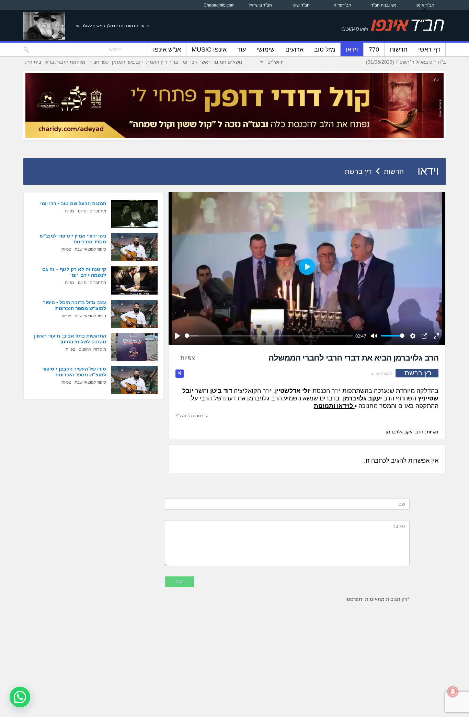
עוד (241, 49)
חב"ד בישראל (260, 5)
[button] (20, 697)
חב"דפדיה (342, 5)
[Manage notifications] (452, 691)
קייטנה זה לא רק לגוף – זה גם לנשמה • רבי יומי (74, 272)
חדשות (399, 49)
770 (374, 49)
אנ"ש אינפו (167, 49)
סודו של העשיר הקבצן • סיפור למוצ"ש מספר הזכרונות (74, 371)
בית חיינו (32, 62)
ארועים (294, 49)
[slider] (269, 335)
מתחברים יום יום (92, 211)
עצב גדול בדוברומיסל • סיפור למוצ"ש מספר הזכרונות (74, 305)
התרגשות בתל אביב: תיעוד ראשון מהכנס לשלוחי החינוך (70, 338)
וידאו (352, 49)
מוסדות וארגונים (92, 349)
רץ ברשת (358, 171)
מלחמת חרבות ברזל (65, 62)
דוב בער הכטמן (127, 62)
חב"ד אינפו (424, 5)
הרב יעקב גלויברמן (404, 431)
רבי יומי (189, 62)
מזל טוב (324, 49)
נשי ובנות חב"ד (384, 5)
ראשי (205, 62)
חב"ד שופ (301, 5)
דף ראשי (429, 49)
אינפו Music (209, 49)
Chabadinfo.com (219, 5)
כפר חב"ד (98, 62)
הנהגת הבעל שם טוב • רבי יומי (73, 203)
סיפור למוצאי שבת (90, 249)
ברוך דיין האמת (162, 62)
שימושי (265, 49)
